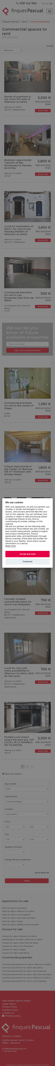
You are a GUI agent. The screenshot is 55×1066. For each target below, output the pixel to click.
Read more (10, 546)
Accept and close (28, 554)
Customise (27, 561)
